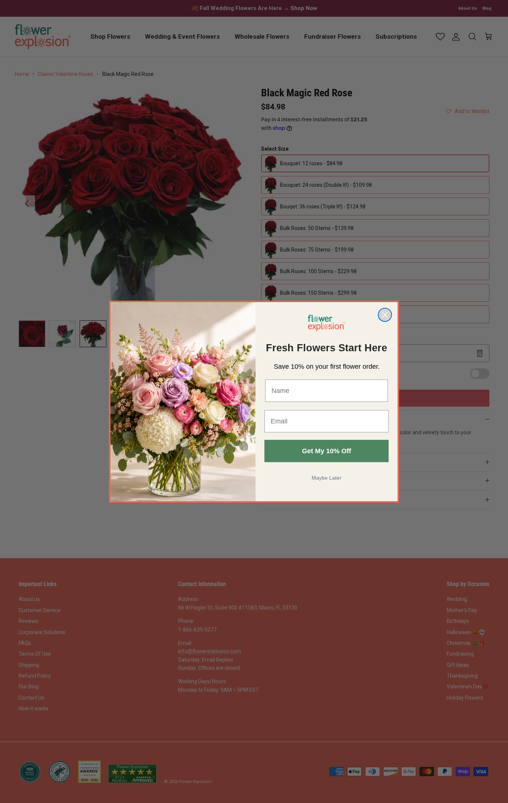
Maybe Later (326, 478)
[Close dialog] (385, 314)
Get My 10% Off (326, 451)
